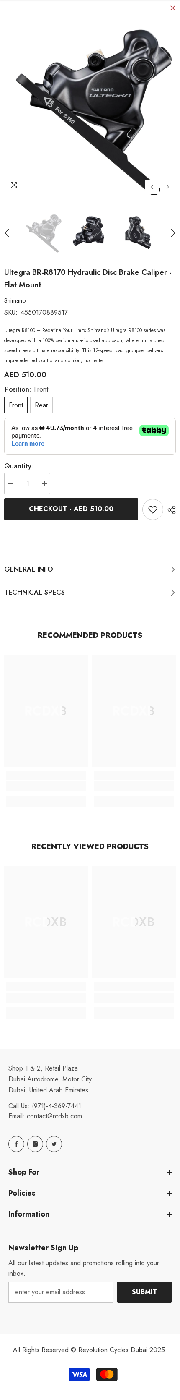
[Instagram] (35, 1144)
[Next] (167, 187)
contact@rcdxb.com (54, 1116)
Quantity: (18, 466)
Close (173, 8)
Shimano (15, 300)
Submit (144, 1292)
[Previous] (152, 187)
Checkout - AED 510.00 (71, 509)
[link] (46, 786)
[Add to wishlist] (152, 509)
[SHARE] (169, 510)
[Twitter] (54, 1144)
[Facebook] (16, 1144)
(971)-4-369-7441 (56, 1106)
